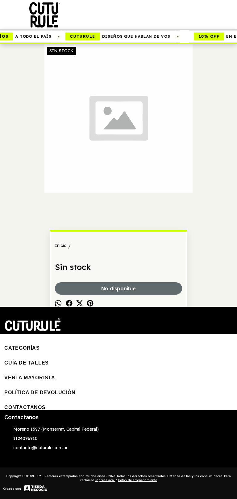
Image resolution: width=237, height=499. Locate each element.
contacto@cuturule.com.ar (40, 447)
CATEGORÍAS (22, 348)
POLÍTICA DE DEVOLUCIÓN (40, 392)
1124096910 (25, 438)
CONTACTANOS (25, 407)
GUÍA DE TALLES (26, 362)
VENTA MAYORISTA (29, 377)
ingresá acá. (105, 480)
